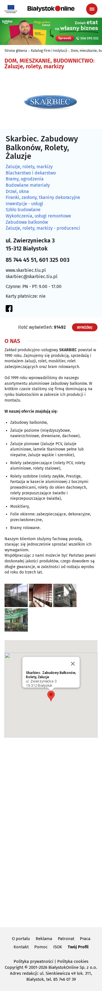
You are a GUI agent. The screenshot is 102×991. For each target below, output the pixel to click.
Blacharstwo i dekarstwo (31, 173)
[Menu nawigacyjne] (91, 9)
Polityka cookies (72, 961)
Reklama (44, 938)
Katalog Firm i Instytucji (49, 51)
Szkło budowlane (23, 209)
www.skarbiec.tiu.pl (26, 270)
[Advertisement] (51, 831)
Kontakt (21, 946)
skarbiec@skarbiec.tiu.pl (32, 276)
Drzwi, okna (17, 191)
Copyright (14, 967)
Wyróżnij (84, 328)
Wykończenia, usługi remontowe (38, 216)
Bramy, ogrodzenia (25, 179)
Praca (85, 938)
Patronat (66, 938)
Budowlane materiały (28, 185)
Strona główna (16, 51)
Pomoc (41, 946)
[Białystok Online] (51, 9)
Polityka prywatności (33, 961)
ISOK (57, 946)
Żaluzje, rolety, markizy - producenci (43, 228)
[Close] (73, 664)
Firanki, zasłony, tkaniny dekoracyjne (43, 197)
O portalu (21, 938)
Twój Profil (78, 946)
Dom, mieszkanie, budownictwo (49, 60)
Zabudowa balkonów (27, 222)
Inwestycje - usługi (24, 203)
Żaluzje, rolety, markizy (29, 166)
